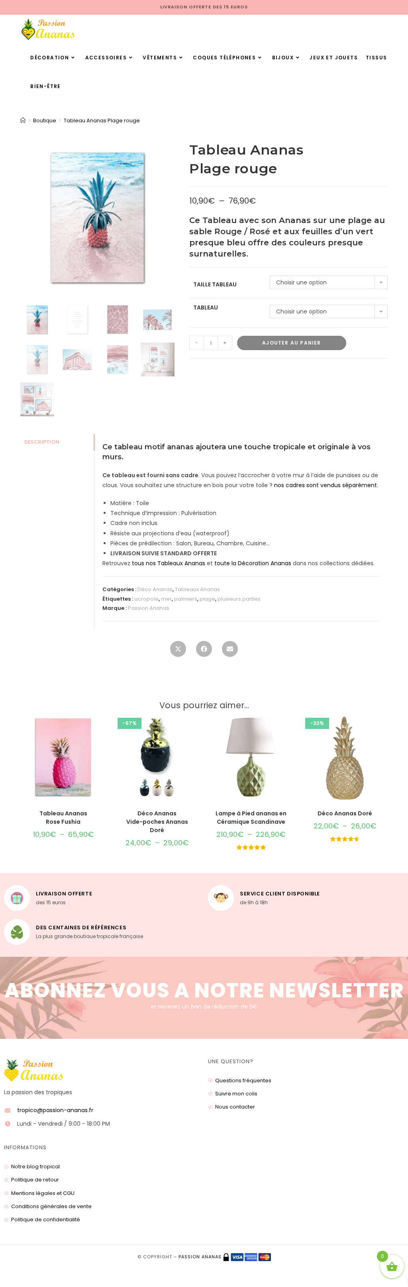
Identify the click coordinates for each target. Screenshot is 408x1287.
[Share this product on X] (178, 651)
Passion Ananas (148, 608)
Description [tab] (41, 442)
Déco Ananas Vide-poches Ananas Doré (157, 821)
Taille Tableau (215, 284)
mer (166, 599)
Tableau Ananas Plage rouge (102, 120)
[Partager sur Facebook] (204, 651)
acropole (146, 599)
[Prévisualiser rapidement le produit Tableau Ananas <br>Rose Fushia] (104, 727)
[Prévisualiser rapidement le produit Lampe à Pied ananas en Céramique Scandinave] (291, 727)
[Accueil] (23, 120)
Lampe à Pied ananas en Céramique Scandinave (251, 817)
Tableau (205, 307)
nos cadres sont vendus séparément (325, 485)
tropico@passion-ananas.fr (55, 1110)
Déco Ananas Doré (345, 813)
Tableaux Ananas (197, 589)
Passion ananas (200, 1257)
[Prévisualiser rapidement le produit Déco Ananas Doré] (385, 727)
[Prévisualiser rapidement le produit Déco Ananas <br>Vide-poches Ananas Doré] (198, 727)
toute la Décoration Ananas (252, 563)
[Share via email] (230, 651)
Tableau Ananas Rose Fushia (63, 817)
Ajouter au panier (291, 342)
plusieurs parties (239, 599)
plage (207, 599)
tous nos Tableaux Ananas (168, 563)
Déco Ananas (155, 589)
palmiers (185, 599)
